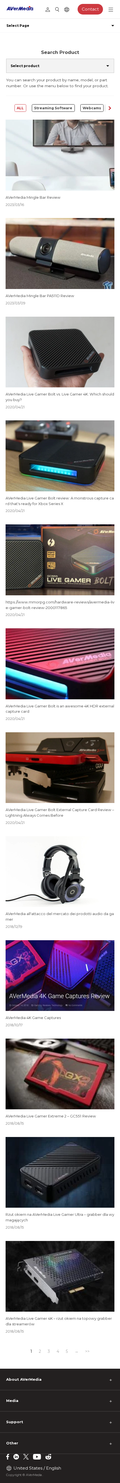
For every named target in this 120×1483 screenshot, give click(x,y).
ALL (20, 108)
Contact (90, 9)
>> (87, 1351)
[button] (109, 108)
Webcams (92, 108)
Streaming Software (53, 108)
